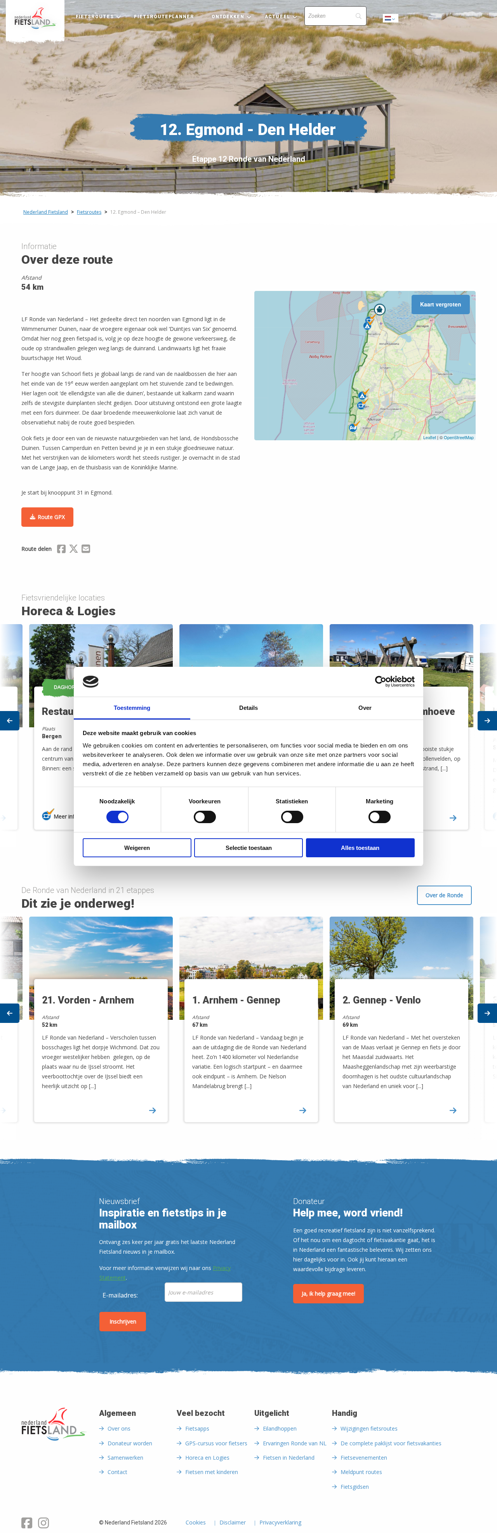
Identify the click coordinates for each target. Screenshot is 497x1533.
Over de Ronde (444, 895)
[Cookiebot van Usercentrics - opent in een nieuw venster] (381, 681)
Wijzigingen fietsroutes (369, 1428)
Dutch (391, 20)
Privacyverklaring (280, 1523)
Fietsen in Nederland (289, 1457)
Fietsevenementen (364, 1457)
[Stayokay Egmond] (354, 426)
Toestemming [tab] (132, 707)
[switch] (205, 820)
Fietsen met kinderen (211, 1472)
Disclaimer (232, 1523)
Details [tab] (248, 707)
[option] (249, 1026)
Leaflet (429, 437)
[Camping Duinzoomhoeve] (369, 324)
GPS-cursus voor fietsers (216, 1443)
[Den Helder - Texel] (380, 309)
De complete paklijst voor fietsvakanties (391, 1443)
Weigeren (137, 847)
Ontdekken (228, 16)
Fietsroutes (95, 16)
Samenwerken (125, 1457)
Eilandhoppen (280, 1428)
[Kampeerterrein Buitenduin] (364, 394)
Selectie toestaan (249, 847)
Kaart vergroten (440, 304)
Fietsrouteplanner (164, 16)
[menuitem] (35, 18)
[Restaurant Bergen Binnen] (362, 404)
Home (35, 18)
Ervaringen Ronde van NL (295, 1443)
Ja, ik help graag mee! (328, 1293)
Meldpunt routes (361, 1472)
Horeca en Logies (207, 1457)
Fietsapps (197, 1428)
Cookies (196, 1523)
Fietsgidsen (355, 1486)
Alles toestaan (360, 847)
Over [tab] (365, 707)
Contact (117, 1472)
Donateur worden (130, 1443)
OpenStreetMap (459, 437)
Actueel (277, 16)
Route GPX (51, 517)
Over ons (119, 1428)
